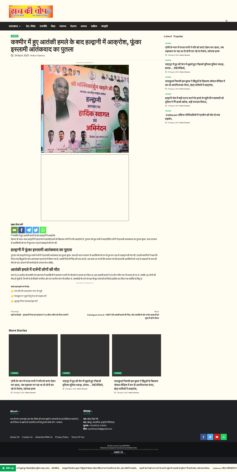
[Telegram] (28, 230)
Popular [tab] (178, 36)
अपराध (84, 26)
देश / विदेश (31, 26)
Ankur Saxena (37, 55)
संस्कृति (104, 26)
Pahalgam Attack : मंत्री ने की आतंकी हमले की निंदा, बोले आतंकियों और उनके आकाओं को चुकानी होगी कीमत (123, 314)
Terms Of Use (77, 437)
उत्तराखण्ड (13, 26)
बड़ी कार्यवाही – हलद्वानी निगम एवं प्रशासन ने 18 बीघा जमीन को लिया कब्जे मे (39, 313)
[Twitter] (36, 230)
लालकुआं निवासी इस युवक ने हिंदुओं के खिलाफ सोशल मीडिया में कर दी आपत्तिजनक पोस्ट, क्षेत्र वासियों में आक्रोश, (136, 384)
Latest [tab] (168, 36)
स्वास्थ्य (62, 26)
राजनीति (43, 26)
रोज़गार (73, 26)
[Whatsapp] (43, 230)
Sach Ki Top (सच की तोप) (122, 446)
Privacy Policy (62, 437)
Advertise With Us (44, 437)
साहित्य (94, 26)
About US (14, 437)
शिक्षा (53, 26)
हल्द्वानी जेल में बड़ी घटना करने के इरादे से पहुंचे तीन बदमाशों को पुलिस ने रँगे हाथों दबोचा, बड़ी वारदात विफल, (161, 468)
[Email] (14, 230)
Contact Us (27, 437)
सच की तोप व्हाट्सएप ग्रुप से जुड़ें (28, 290)
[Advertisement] (196, 145)
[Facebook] (21, 230)
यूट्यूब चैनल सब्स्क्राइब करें (26, 301)
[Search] (226, 20)
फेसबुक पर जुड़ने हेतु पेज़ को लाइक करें (30, 295)
